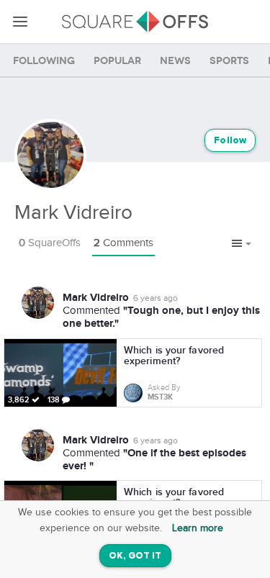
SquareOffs (50, 243)
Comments (123, 243)
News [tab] (175, 61)
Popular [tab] (117, 61)
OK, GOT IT (135, 556)
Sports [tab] (229, 61)
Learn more (197, 528)
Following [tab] (44, 61)
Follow (230, 140)
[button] (241, 244)
